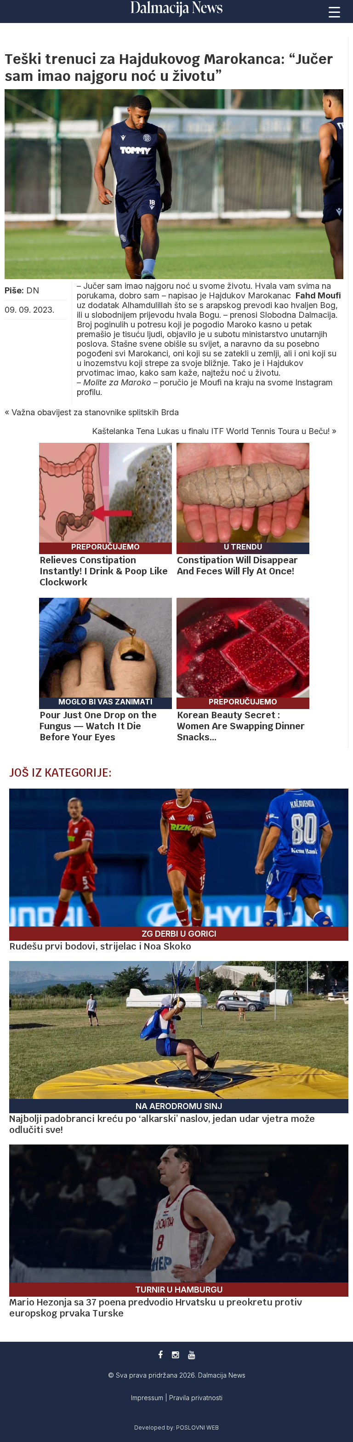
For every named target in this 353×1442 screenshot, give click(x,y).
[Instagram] (175, 1355)
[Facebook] (160, 1355)
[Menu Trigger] (334, 11)
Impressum (148, 1398)
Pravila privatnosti (195, 1398)
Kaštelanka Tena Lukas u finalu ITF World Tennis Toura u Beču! (211, 431)
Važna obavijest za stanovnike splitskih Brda (95, 412)
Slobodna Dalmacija (298, 315)
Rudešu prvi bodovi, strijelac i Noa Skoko (100, 946)
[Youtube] (191, 1355)
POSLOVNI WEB (197, 1427)
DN (32, 290)
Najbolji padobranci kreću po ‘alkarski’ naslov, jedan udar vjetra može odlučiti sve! (162, 1124)
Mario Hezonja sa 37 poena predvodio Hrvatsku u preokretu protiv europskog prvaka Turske (155, 1307)
